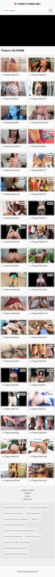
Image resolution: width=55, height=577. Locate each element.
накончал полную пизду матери (17, 542)
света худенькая (33, 513)
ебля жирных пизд (33, 536)
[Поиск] (50, 10)
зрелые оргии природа (37, 507)
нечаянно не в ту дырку (13, 513)
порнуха (27, 493)
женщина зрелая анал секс (15, 548)
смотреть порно (27, 490)
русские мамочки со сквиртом (16, 519)
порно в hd (27, 499)
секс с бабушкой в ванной (14, 524)
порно (27, 496)
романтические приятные (14, 507)
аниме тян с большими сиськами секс (19, 530)
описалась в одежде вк (13, 536)
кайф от (35, 519)
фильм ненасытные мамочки (16, 553)
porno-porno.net (29, 4)
